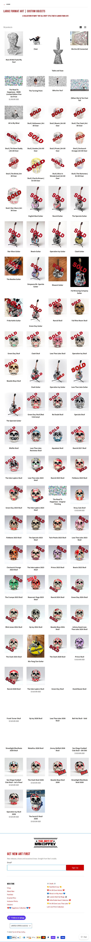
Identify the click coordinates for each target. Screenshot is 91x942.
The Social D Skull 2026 (36, 817)
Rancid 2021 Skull (79, 448)
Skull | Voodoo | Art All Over (35, 149)
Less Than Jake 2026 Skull (57, 719)
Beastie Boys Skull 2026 (58, 781)
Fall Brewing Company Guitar (79, 291)
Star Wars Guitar (13, 251)
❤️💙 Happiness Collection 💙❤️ (18, 908)
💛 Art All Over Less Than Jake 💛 (58, 903)
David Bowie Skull (79, 689)
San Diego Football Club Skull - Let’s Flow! (13, 781)
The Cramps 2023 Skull (14, 597)
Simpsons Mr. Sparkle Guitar (35, 285)
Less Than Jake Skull (57, 353)
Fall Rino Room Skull (79, 320)
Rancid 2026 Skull (14, 689)
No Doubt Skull (57, 414)
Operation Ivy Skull (79, 353)
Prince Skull (79, 656)
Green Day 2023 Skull (14, 507)
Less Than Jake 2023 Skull (35, 479)
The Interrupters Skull (13, 478)
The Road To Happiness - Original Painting (57, 501)
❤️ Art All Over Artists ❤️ (56, 890)
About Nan (10, 891)
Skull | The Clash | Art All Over (79, 124)
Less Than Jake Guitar (79, 387)
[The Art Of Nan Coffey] (45, 842)
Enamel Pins (11, 898)
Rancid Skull (57, 320)
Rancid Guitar (57, 216)
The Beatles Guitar (14, 279)
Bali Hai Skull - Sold (79, 718)
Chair (36, 49)
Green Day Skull (14, 353)
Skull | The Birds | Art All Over (14, 174)
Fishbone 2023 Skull (79, 478)
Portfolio (10, 894)
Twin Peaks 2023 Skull (57, 537)
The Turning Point (35, 90)
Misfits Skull (14, 448)
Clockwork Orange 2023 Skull (14, 568)
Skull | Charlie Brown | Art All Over (35, 179)
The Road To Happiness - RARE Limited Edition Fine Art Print (13, 93)
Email (9, 862)
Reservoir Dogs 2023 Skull (36, 598)
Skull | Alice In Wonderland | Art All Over (57, 176)
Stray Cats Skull (80, 507)
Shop (9, 888)
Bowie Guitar (36, 251)
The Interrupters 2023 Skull (35, 509)
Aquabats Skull (57, 448)
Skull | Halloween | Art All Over (35, 124)
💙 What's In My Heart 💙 (56, 893)
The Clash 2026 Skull (57, 656)
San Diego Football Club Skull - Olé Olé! (79, 749)
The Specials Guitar (79, 216)
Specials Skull (79, 414)
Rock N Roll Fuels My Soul (14, 60)
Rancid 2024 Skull (57, 597)
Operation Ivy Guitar (57, 251)
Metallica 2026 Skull (35, 748)
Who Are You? (57, 90)
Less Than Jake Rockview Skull (36, 449)
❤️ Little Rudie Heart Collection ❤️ (59, 900)
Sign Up (75, 867)
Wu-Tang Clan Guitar (36, 661)
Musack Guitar (57, 285)
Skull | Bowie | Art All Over (58, 124)
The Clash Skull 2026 (36, 780)
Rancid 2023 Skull (57, 478)
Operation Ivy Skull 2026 (14, 812)
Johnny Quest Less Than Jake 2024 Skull (79, 628)
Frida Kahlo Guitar (14, 320)
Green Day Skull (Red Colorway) (36, 415)
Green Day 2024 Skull (79, 597)
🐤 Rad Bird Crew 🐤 (54, 887)
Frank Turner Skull (14, 718)
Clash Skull (36, 353)
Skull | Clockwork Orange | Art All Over (79, 149)
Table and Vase (57, 70)
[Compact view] (85, 27)
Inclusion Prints (12, 901)
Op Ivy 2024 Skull (35, 627)
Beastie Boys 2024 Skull (58, 628)
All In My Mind (13, 123)
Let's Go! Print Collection (55, 907)
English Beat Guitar (35, 216)
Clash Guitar (79, 251)
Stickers (10, 904)
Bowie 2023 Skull (79, 567)
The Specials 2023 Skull (36, 538)
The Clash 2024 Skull (14, 656)
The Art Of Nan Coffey (18, 932)
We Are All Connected (79, 49)
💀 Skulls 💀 (51, 883)
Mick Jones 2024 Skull (13, 627)
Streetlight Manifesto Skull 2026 (79, 781)
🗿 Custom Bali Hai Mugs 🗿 (57, 897)
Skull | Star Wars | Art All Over (14, 209)
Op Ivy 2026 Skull (35, 718)
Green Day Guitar (35, 326)
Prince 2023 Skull (57, 567)
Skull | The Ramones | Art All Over (79, 174)
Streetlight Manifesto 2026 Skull (14, 749)
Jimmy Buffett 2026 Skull (57, 749)
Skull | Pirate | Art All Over (57, 149)
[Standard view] (80, 27)
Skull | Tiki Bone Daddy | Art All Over (14, 149)
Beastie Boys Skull (14, 381)
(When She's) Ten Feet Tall (79, 99)
